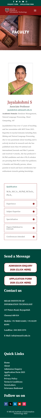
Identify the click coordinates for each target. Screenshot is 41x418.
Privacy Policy (10, 378)
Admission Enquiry (13, 369)
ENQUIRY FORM (13, 4)
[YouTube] (23, 2)
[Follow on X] (10, 404)
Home (7, 362)
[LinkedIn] (19, 2)
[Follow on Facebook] (6, 404)
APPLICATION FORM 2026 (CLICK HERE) (20, 280)
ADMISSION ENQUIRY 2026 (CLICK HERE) (20, 267)
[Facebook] (13, 2)
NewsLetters (10, 385)
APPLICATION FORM (27, 4)
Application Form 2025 (14, 372)
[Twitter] (16, 2)
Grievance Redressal (13, 388)
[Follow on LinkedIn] (15, 404)
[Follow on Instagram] (24, 404)
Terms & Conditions (13, 382)
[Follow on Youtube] (19, 404)
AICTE (7, 375)
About (7, 366)
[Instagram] (26, 2)
